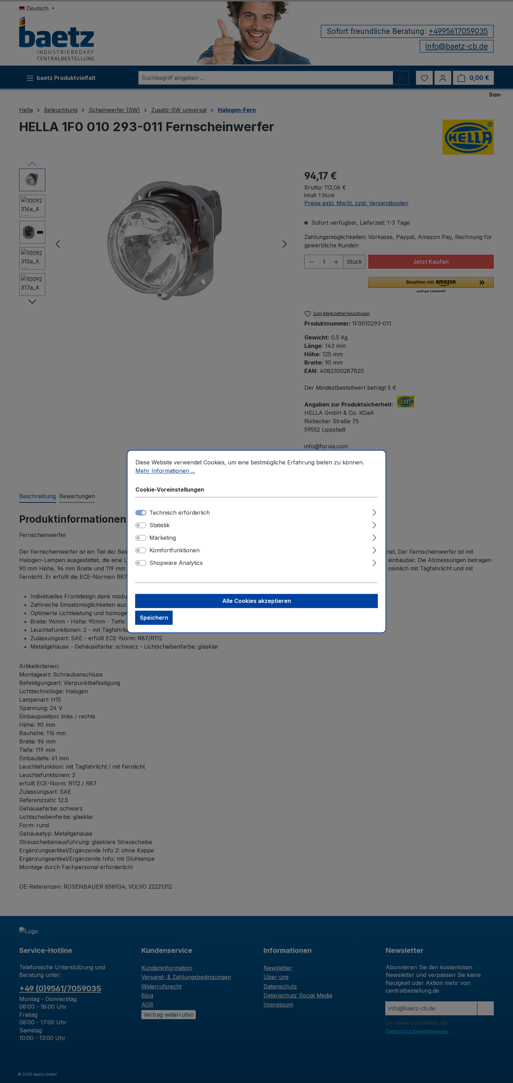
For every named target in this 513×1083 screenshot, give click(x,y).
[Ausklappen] (374, 511)
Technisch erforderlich (179, 512)
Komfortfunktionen (174, 550)
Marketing (162, 538)
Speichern (154, 617)
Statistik (159, 525)
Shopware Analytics (176, 563)
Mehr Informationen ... (165, 470)
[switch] (141, 525)
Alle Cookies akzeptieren (256, 601)
